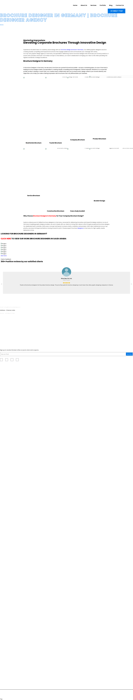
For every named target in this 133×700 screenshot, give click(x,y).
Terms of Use (104, 695)
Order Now (129, 364)
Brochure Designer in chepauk (8, 478)
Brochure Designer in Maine (7, 429)
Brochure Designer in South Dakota (10, 594)
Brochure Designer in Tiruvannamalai (10, 641)
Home (75, 5)
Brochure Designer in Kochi (7, 574)
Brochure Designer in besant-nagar (10, 619)
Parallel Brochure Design (43, 364)
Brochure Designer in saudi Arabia (9, 495)
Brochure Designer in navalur (8, 561)
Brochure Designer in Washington (9, 678)
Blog (110, 5)
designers (80, 228)
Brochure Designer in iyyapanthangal (10, 551)
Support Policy (115, 695)
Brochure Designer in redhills (8, 611)
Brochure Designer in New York (8, 435)
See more (4, 256)
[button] (131, 284)
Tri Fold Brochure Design (18, 364)
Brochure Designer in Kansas (8, 585)
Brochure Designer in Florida (8, 579)
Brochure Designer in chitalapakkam (10, 636)
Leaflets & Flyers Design (72, 364)
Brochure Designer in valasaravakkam (10, 626)
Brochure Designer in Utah (7, 598)
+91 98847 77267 (116, 11)
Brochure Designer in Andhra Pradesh (10, 647)
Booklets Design (105, 364)
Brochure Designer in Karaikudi (8, 482)
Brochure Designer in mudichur (8, 557)
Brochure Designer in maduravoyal (10, 544)
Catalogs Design (52, 364)
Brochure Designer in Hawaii (8, 581)
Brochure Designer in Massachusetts (10, 433)
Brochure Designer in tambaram (9, 392)
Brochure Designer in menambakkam (10, 471)
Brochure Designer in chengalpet (9, 639)
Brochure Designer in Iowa (7, 665)
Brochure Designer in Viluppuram (9, 643)
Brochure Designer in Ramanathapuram (11, 572)
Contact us (120, 5)
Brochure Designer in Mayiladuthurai (10, 566)
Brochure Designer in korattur (8, 608)
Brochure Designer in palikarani (9, 467)
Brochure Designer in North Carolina (10, 440)
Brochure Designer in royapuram (9, 463)
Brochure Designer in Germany (44, 216)
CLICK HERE (6, 238)
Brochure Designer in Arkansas (8, 422)
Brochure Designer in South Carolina (10, 523)
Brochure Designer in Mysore (8, 649)
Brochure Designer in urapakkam (9, 383)
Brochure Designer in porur (7, 621)
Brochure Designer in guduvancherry (10, 460)
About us (84, 5)
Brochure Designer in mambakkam (9, 454)
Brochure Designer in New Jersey (9, 671)
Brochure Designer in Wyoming (8, 680)
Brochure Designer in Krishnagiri (9, 491)
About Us (2, 335)
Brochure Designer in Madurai (8, 414)
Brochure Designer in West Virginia (9, 675)
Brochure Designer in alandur (8, 536)
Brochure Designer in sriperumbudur (10, 476)
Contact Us (3, 344)
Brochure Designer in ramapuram (9, 396)
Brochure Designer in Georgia (8, 583)
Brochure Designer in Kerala (8, 654)
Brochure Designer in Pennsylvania (9, 521)
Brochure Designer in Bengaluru (9, 645)
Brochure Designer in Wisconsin (9, 682)
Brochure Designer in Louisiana (8, 427)
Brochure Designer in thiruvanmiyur (10, 548)
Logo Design (3, 329)
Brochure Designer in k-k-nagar (9, 613)
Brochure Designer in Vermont (8, 673)
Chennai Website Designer (34, 693)
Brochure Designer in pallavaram (9, 465)
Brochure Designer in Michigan (8, 510)
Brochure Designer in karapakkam (9, 630)
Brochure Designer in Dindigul (8, 411)
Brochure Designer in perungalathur (10, 403)
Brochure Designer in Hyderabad (9, 652)
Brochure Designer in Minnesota (9, 512)
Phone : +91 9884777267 (7, 313)
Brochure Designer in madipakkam (9, 394)
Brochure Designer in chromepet (9, 390)
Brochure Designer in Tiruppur (8, 564)
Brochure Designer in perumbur (9, 531)
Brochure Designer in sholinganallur (10, 480)
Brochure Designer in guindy (8, 398)
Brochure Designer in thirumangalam (10, 542)
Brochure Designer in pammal (8, 555)
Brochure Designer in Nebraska (8, 592)
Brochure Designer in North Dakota (10, 442)
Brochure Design (5, 319)
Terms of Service (126, 695)
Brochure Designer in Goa (7, 499)
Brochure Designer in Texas (7, 600)
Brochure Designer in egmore (8, 533)
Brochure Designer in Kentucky (8, 508)
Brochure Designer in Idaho (7, 656)
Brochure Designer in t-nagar (8, 456)
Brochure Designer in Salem (7, 484)
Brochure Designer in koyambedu (9, 624)
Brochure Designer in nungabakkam (10, 617)
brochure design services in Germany (72, 50)
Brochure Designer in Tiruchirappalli (10, 568)
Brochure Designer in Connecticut (9, 504)
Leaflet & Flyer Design (6, 322)
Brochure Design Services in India (9, 660)
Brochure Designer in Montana (8, 590)
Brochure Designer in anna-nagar (9, 632)
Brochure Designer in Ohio (7, 444)
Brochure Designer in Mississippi (9, 515)
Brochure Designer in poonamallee (10, 634)
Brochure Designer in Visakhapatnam (10, 493)
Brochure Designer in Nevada (8, 667)
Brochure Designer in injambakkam (10, 538)
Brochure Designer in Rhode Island (9, 525)
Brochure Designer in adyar (7, 401)
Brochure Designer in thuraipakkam (10, 377)
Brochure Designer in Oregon (8, 517)
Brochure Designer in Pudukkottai (9, 570)
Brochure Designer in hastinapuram (10, 546)
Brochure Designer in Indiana (8, 662)
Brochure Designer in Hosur (7, 486)
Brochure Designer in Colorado (8, 424)
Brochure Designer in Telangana (9, 577)
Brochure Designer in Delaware (8, 506)
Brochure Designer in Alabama (8, 416)
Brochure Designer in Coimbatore (9, 409)
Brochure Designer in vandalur (8, 458)
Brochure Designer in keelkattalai (9, 615)
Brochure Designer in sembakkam (9, 379)
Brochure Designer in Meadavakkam (10, 452)
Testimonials (122, 363)
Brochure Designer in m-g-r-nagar (10, 553)
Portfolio (103, 5)
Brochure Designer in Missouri (8, 587)
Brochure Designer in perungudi (9, 473)
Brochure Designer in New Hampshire (10, 669)
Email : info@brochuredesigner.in (10, 307)
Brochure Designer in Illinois (7, 658)
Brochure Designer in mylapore (8, 628)
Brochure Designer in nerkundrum (9, 540)
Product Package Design (96, 364)
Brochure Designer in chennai (8, 372)
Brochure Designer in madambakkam (10, 469)
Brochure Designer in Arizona (8, 420)
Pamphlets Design (61, 364)
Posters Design (112, 364)
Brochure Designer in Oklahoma (9, 519)
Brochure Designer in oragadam (9, 385)
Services (93, 5)
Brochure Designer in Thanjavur (9, 407)
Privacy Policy (93, 695)
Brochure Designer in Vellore (8, 405)
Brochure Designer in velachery (8, 375)
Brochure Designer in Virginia (8, 603)
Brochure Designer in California (8, 502)
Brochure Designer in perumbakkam (10, 381)
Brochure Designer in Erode (7, 489)
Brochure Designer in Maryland (8, 431)
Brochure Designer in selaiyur (8, 388)
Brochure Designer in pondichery (9, 450)
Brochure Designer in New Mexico (9, 437)
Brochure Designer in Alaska (8, 418)
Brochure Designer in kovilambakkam (10, 559)
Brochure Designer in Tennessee (9, 596)
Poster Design (4, 325)
